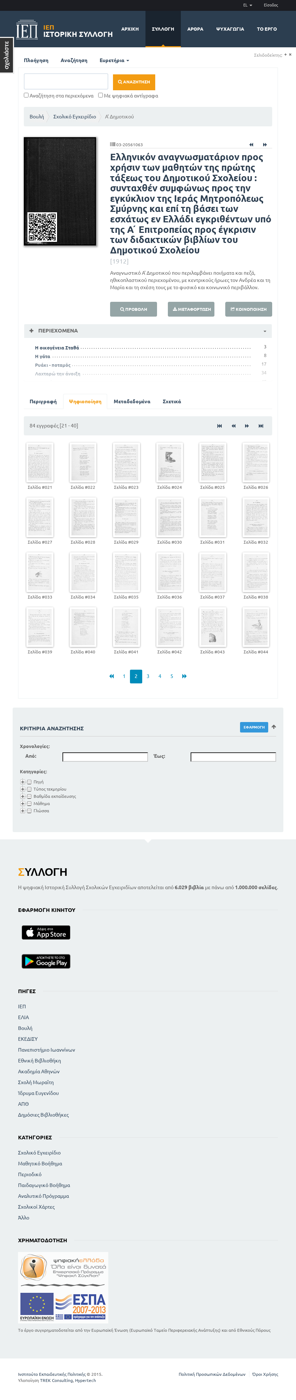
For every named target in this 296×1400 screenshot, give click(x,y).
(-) (290, 54)
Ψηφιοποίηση (85, 401)
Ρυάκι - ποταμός (53, 365)
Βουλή (37, 116)
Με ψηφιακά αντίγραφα (130, 96)
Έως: (159, 756)
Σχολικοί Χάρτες (36, 1207)
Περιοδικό (30, 1174)
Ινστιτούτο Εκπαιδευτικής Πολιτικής (52, 1374)
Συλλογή (163, 28)
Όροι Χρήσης (265, 1374)
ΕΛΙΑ (23, 1017)
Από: (30, 756)
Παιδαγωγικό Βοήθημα (44, 1185)
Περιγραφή (43, 401)
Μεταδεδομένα (132, 401)
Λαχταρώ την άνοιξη (57, 373)
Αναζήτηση (74, 60)
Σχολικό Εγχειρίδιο (74, 116)
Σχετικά (172, 401)
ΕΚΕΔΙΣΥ (28, 1039)
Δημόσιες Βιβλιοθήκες (43, 1115)
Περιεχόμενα (57, 330)
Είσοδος (271, 5)
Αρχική (130, 28)
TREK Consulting (56, 1380)
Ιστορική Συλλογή (78, 29)
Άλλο (23, 1218)
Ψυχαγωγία (230, 28)
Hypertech (85, 1380)
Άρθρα (195, 28)
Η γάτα (42, 356)
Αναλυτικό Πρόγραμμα (43, 1196)
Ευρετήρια (113, 60)
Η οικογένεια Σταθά (57, 347)
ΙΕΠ (22, 1006)
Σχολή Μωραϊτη (36, 1082)
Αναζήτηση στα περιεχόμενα (61, 96)
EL (246, 5)
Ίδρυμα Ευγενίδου (38, 1093)
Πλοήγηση (36, 60)
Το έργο (267, 28)
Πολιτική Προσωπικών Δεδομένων (212, 1374)
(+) (285, 54)
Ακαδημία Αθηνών (39, 1071)
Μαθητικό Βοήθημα (40, 1163)
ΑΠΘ (23, 1104)
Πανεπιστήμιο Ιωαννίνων (46, 1050)
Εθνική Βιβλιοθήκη (39, 1061)
